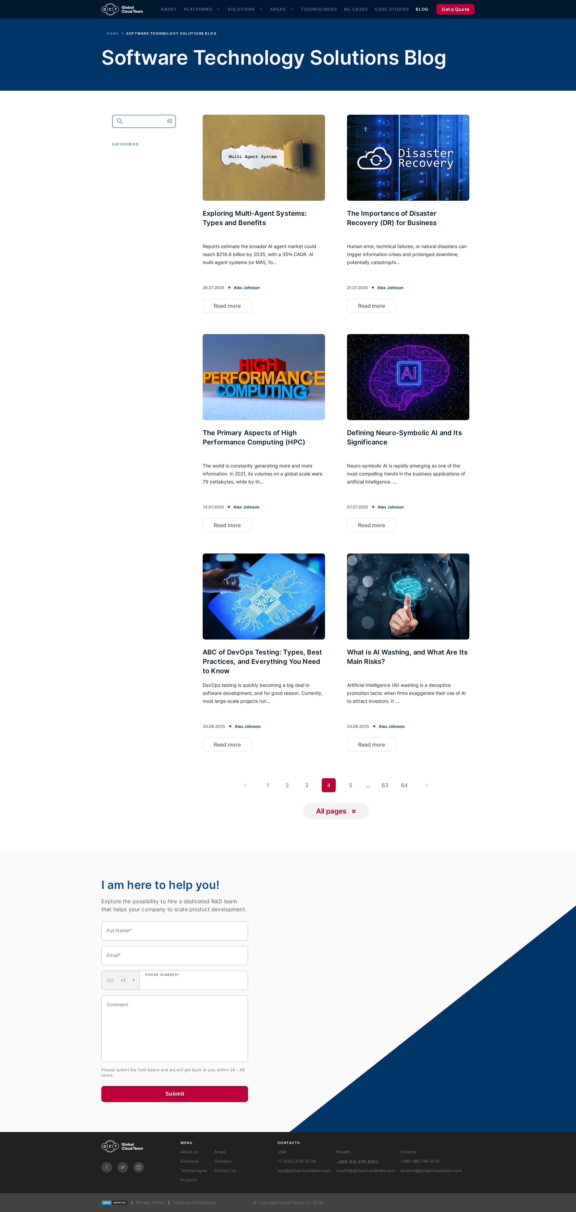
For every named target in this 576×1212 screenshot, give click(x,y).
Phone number (162, 975)
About (169, 9)
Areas (278, 9)
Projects (189, 1179)
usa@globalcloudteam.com (304, 1170)
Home (113, 33)
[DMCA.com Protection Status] (114, 1202)
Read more (227, 305)
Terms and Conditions (194, 1202)
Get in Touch (140, 230)
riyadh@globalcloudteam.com (365, 1170)
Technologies (319, 9)
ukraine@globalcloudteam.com (431, 1170)
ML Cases (356, 9)
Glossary (223, 1161)
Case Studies (392, 9)
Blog (422, 9)
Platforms (198, 9)
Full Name (119, 930)
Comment (117, 1004)
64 (404, 785)
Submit (174, 1094)
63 (385, 785)
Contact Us (225, 1170)
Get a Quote (455, 9)
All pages (331, 811)
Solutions (241, 9)
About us (189, 1151)
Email (114, 955)
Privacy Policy (150, 1202)
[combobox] (121, 980)
